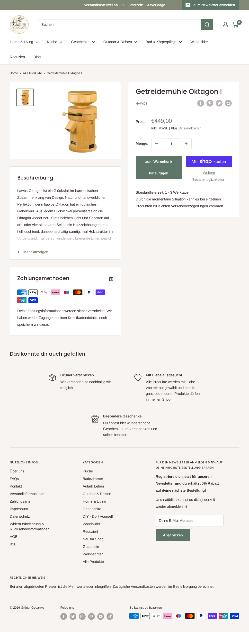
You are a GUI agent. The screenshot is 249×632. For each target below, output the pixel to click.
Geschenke (80, 42)
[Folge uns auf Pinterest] (91, 616)
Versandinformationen (27, 494)
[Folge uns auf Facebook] (63, 616)
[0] (235, 24)
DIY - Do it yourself (98, 516)
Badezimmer (93, 479)
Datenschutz (20, 516)
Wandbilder (199, 42)
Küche (52, 42)
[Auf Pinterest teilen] (209, 103)
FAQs (14, 479)
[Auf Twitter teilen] (219, 103)
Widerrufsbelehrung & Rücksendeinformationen (29, 526)
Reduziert (17, 57)
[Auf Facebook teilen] (200, 103)
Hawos (142, 103)
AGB (14, 536)
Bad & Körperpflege (161, 42)
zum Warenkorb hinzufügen (158, 167)
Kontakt (16, 486)
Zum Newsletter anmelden (214, 5)
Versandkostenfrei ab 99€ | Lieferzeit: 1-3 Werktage (124, 5)
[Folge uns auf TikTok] (110, 616)
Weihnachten (93, 554)
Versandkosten (189, 128)
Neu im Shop (93, 539)
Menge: (142, 143)
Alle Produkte (32, 73)
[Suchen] (207, 24)
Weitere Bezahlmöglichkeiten (208, 176)
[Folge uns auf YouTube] (100, 616)
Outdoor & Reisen (117, 42)
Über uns (17, 471)
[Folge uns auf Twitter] (73, 616)
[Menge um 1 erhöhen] (186, 143)
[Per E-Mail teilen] (228, 103)
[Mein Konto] (225, 24)
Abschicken (173, 535)
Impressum (19, 509)
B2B (13, 544)
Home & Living (21, 42)
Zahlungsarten (21, 501)
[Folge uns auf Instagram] (82, 616)
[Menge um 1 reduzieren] (156, 143)
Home (14, 73)
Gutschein (91, 546)
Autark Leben (93, 486)
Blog (37, 57)
